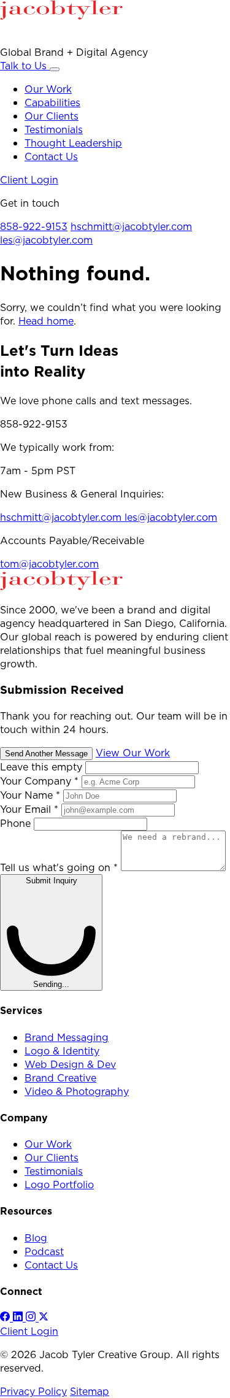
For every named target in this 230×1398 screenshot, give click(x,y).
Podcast (44, 1251)
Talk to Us (25, 65)
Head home (46, 321)
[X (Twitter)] (43, 1317)
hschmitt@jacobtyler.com (131, 226)
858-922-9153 (33, 226)
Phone (17, 823)
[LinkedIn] (19, 1317)
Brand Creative (60, 1078)
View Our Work (133, 752)
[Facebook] (6, 1317)
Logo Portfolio (59, 1184)
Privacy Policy (33, 1391)
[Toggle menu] (54, 69)
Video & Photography (77, 1091)
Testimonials (54, 129)
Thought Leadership (73, 143)
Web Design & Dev (70, 1064)
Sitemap (89, 1391)
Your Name (30, 795)
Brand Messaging (67, 1037)
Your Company (39, 781)
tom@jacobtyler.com (49, 563)
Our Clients (52, 116)
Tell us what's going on (59, 867)
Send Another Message (46, 753)
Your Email (29, 809)
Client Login (29, 179)
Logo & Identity (62, 1051)
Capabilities (52, 102)
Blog (36, 1238)
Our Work (48, 89)
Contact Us (51, 156)
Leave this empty (41, 767)
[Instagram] (32, 1317)
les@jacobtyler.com (46, 240)
